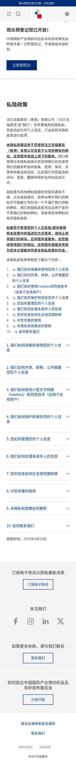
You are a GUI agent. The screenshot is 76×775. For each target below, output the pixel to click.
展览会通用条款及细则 (38, 723)
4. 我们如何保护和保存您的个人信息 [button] (33, 419)
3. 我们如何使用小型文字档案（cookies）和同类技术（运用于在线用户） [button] (34, 394)
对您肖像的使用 (29, 320)
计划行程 (38, 699)
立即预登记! (22, 65)
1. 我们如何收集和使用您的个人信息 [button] (33, 347)
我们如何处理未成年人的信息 (39, 308)
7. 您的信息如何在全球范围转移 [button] (32, 473)
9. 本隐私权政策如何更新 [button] (26, 508)
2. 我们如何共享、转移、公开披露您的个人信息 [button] (33, 370)
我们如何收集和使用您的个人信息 (43, 269)
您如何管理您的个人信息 (36, 303)
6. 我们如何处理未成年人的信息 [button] (32, 456)
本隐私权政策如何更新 (34, 325)
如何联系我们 (29, 331)
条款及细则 (25, 747)
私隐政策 (45, 747)
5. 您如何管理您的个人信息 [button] (28, 438)
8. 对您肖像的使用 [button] (21, 491)
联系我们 (38, 657)
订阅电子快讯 (38, 584)
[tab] (38, 347)
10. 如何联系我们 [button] (20, 525)
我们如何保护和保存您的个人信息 (43, 297)
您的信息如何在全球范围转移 (39, 314)
